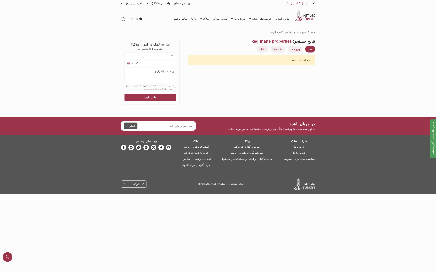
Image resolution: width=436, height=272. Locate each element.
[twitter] (153, 147)
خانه (313, 32)
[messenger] (131, 147)
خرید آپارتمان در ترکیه (196, 152)
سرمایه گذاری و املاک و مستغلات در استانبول (246, 158)
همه (310, 49)
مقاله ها (277, 49)
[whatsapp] (138, 147)
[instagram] (146, 147)
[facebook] (161, 147)
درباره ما (299, 146)
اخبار (262, 49)
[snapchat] (123, 147)
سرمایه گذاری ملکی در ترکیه (246, 152)
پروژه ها (295, 49)
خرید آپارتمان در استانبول (196, 165)
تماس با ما (299, 152)
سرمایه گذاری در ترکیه (247, 146)
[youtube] (168, 147)
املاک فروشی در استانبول (196, 158)
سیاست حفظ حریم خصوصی (299, 158)
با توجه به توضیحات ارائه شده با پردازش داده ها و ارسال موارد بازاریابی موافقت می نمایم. (149, 87)
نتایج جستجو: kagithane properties (288, 32)
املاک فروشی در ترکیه (196, 146)
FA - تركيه (138, 184)
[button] (129, 63)
